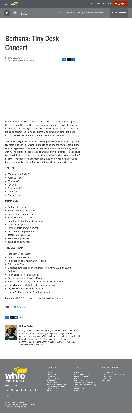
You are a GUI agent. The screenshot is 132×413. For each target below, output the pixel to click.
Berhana (9, 124)
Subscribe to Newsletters (56, 384)
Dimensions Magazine (55, 389)
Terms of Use (107, 378)
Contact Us (78, 391)
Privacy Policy (107, 376)
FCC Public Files (108, 372)
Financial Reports (81, 376)
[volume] (15, 13)
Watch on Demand (54, 374)
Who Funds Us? (80, 389)
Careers (77, 378)
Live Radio (51, 376)
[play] (7, 12)
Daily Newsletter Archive (56, 387)
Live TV (49, 372)
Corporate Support (81, 380)
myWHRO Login (104, 4)
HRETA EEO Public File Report (113, 374)
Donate (122, 4)
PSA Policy (106, 380)
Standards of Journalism (83, 382)
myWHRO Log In (53, 391)
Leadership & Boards (82, 374)
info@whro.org (21, 407)
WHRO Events (52, 382)
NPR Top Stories (19, 307)
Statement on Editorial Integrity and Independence (86, 385)
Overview (77, 372)
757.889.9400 (10, 407)
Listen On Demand (54, 378)
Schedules (51, 380)
